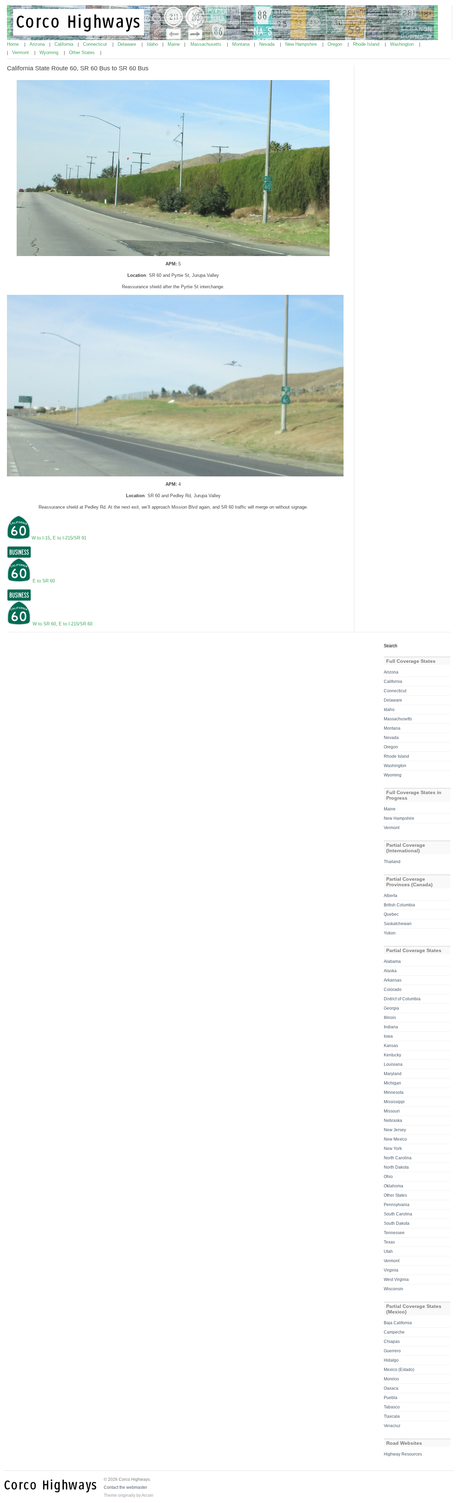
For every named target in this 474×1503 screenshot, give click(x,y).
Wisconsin (393, 1288)
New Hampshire (301, 44)
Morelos (391, 1379)
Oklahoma (393, 1186)
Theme (110, 1495)
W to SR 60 (44, 623)
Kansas (391, 1045)
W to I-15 (41, 537)
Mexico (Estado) (399, 1369)
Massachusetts (207, 44)
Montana (241, 44)
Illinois (390, 1017)
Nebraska (393, 1120)
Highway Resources (403, 1454)
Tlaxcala (392, 1416)
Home (13, 44)
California (64, 44)
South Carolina (398, 1214)
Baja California (398, 1322)
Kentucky (392, 1055)
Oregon (336, 44)
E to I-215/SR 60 (75, 623)
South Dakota (396, 1223)
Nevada (267, 44)
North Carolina (398, 1157)
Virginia (391, 1270)
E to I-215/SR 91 (69, 537)
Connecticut (95, 44)
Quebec (391, 914)
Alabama (392, 961)
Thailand (392, 861)
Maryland (392, 1073)
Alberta (390, 895)
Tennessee (394, 1232)
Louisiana (393, 1064)
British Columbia (399, 905)
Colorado (392, 989)
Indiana (391, 1027)
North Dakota (396, 1167)
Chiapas (392, 1341)
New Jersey (395, 1129)
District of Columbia (402, 998)
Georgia (391, 1008)
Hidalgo (391, 1360)
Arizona (37, 44)
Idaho (153, 44)
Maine (174, 44)
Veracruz (392, 1425)
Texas (389, 1242)
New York (393, 1148)
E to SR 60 (44, 580)
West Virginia (396, 1279)
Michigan (392, 1083)
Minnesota (394, 1092)
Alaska (390, 970)
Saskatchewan (398, 923)
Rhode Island (367, 44)
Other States (82, 52)
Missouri (392, 1111)
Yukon (390, 933)
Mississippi (394, 1101)
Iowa (388, 1036)
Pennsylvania (396, 1204)
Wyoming (50, 52)
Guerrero (392, 1350)
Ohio (388, 1176)
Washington (402, 44)
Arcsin (147, 1495)
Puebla (390, 1397)
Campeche (394, 1332)
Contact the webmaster (125, 1487)
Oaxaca (391, 1388)
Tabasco (392, 1407)
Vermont (21, 52)
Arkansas (392, 980)
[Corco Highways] (222, 38)
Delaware (127, 44)
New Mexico (395, 1139)
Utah (388, 1251)
